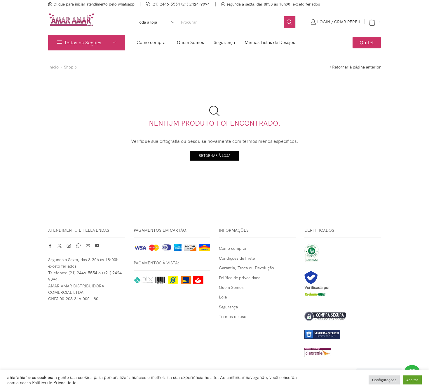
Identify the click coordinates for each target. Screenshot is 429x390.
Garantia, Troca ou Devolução (246, 267)
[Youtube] (97, 246)
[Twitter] (59, 246)
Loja (223, 297)
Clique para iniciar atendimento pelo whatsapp (94, 4)
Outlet (367, 42)
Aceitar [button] (412, 379)
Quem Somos (190, 42)
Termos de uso (232, 316)
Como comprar (152, 42)
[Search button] (289, 22)
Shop (68, 67)
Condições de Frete (237, 258)
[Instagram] (69, 246)
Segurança (224, 42)
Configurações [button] (384, 379)
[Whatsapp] (78, 246)
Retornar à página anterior (356, 67)
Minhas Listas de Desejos (270, 42)
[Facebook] (50, 246)
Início (53, 67)
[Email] (88, 246)
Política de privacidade (239, 277)
